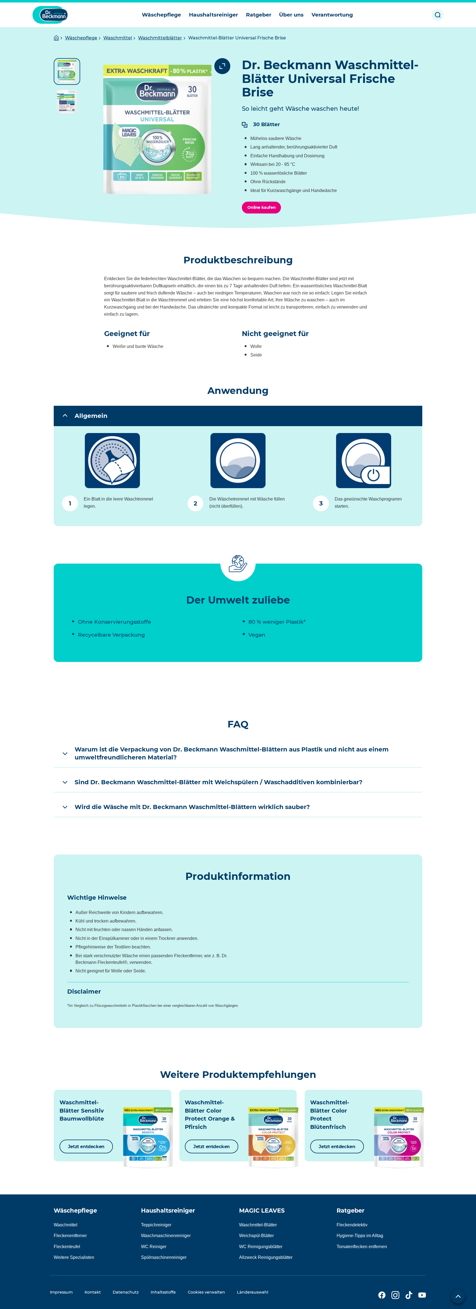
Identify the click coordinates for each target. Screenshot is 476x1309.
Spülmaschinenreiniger (163, 1257)
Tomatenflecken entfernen (362, 1246)
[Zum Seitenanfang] (458, 1296)
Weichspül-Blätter (256, 1235)
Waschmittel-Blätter (258, 1225)
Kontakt (93, 1292)
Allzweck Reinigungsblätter (266, 1257)
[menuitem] (161, 15)
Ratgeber (350, 1210)
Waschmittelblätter (160, 37)
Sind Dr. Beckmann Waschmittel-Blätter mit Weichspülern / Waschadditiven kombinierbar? (219, 782)
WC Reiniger (153, 1246)
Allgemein (91, 415)
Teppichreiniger (156, 1225)
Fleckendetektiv (352, 1225)
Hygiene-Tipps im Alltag (360, 1235)
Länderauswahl (252, 1292)
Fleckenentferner (70, 1235)
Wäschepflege (81, 37)
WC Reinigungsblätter (260, 1246)
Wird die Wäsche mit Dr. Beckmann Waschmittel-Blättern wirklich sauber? (192, 806)
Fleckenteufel (67, 1246)
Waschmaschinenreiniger (166, 1235)
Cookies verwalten (206, 1292)
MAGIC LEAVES (262, 1210)
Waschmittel (117, 37)
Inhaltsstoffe (163, 1292)
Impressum (61, 1292)
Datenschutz (126, 1292)
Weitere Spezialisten (74, 1257)
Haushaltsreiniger (168, 1210)
